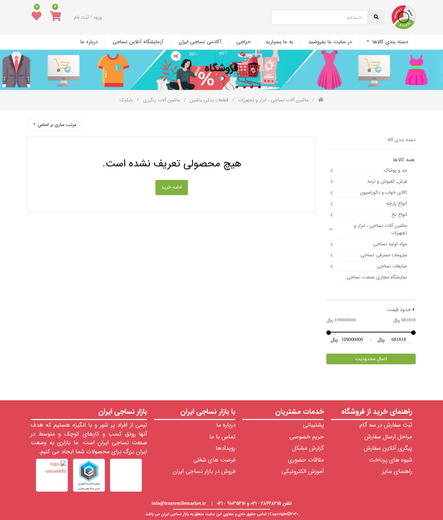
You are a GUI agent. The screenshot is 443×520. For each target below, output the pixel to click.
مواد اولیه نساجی (390, 244)
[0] (55, 17)
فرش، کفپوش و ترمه (387, 181)
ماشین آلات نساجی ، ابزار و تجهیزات (380, 229)
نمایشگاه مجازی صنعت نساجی (376, 277)
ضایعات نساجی (392, 266)
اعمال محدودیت (371, 359)
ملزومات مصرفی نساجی (383, 255)
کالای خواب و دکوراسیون (383, 192)
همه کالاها (404, 160)
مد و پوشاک (395, 170)
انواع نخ (399, 214)
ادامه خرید (171, 187)
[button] (54, 125)
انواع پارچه (396, 203)
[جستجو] (91, 122)
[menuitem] (387, 42)
